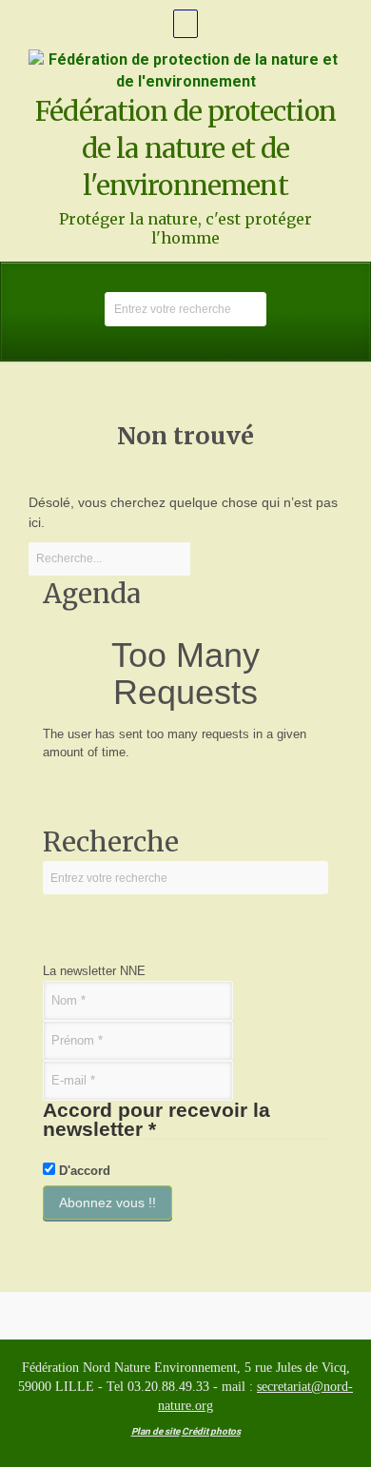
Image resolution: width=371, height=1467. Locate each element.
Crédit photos (211, 1431)
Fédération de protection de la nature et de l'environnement (185, 148)
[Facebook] (185, 24)
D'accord (82, 1171)
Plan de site (155, 1431)
